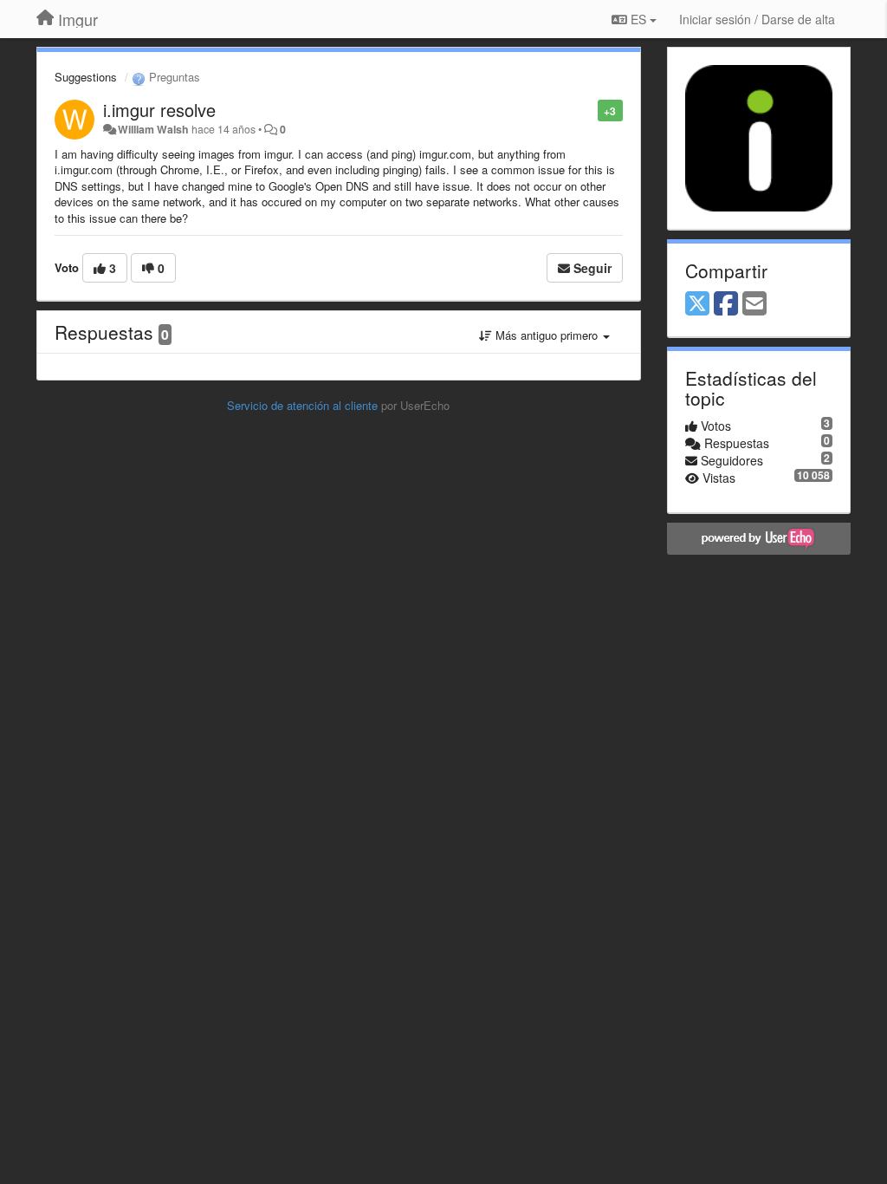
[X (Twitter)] (697, 304)
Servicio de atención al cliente (304, 405)
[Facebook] (726, 304)
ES (638, 19)
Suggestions (86, 76)
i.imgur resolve (159, 109)
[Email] (754, 304)
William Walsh (153, 129)
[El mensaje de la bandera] (588, 109)
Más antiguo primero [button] (546, 335)
